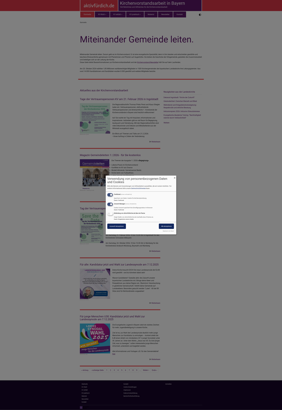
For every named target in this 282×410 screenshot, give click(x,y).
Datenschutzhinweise (138, 188)
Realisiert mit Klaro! (168, 231)
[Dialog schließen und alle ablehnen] (174, 177)
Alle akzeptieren (166, 226)
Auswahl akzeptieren (116, 226)
